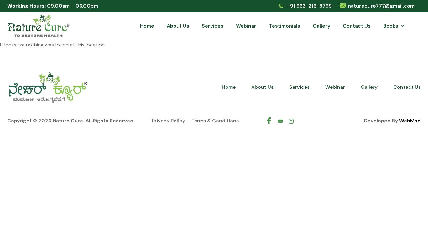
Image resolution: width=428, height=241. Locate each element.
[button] (393, 26)
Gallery (321, 26)
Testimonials (284, 26)
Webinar (246, 26)
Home (147, 26)
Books (390, 26)
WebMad (410, 120)
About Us (178, 26)
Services (212, 26)
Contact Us (357, 26)
